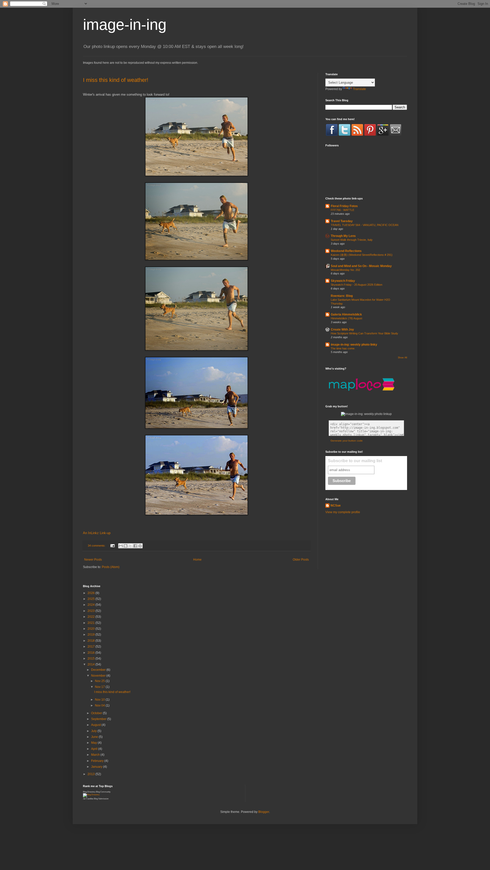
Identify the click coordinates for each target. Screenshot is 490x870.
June (95, 737)
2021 (91, 623)
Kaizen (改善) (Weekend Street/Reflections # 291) (362, 254)
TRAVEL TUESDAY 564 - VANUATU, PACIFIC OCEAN (364, 224)
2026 (91, 593)
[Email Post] (112, 545)
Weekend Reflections (346, 251)
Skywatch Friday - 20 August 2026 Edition (356, 284)
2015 (91, 658)
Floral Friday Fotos (344, 206)
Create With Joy (342, 329)
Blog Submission (101, 799)
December (98, 670)
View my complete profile (342, 512)
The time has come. (343, 348)
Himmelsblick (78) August (346, 318)
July (94, 731)
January (97, 766)
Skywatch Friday (343, 281)
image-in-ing (124, 24)
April (94, 749)
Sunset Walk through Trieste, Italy (352, 239)
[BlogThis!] (125, 545)
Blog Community (103, 792)
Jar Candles (88, 799)
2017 (91, 646)
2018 (91, 640)
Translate (359, 89)
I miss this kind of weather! (115, 80)
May (94, 743)
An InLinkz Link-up (97, 533)
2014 (91, 664)
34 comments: (97, 545)
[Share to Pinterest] (140, 545)
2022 (91, 617)
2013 (91, 774)
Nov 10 (100, 699)
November (98, 675)
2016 (91, 652)
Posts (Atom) (110, 567)
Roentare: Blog (342, 296)
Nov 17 (100, 687)
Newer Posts (93, 559)
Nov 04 (100, 705)
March (96, 754)
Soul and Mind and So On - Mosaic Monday (361, 266)
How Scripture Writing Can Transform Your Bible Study (364, 333)
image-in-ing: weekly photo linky (354, 344)
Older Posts (301, 559)
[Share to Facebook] (135, 545)
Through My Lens (343, 236)
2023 (91, 611)
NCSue (335, 505)
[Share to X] (130, 545)
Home (197, 559)
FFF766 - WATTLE (342, 209)
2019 (91, 634)
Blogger (263, 812)
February (97, 761)
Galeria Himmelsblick (346, 314)
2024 (91, 605)
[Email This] (120, 545)
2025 (91, 599)
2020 (91, 629)
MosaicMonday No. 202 (345, 269)
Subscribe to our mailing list (355, 461)
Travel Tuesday (342, 221)
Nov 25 (100, 681)
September (99, 719)
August (96, 725)
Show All (402, 357)
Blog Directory (89, 792)
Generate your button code (346, 440)
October (97, 713)
